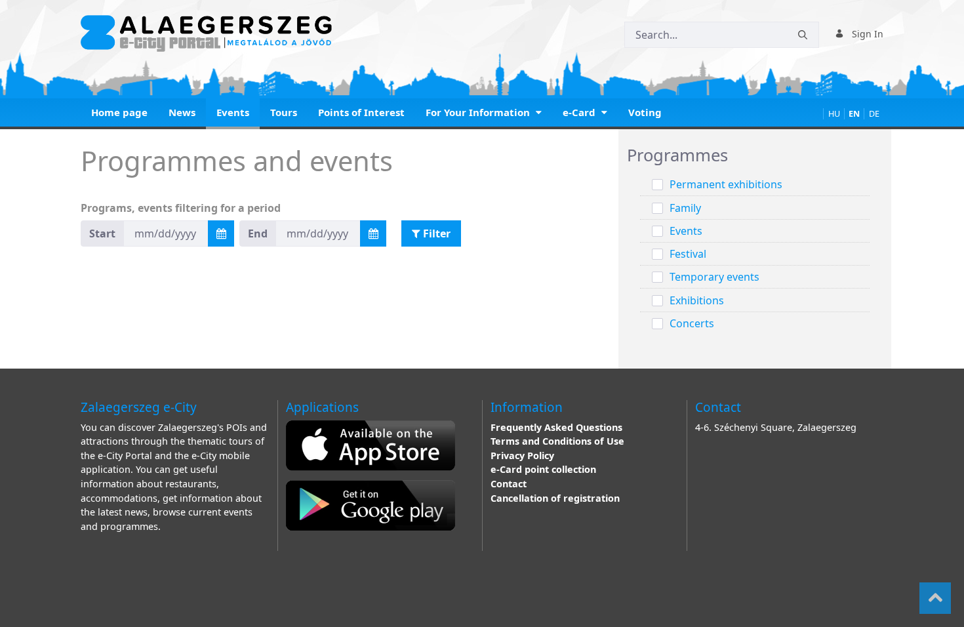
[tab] (755, 156)
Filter (435, 233)
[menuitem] (119, 113)
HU (834, 113)
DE (874, 113)
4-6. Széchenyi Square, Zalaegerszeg (775, 427)
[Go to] (209, 33)
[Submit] (802, 35)
